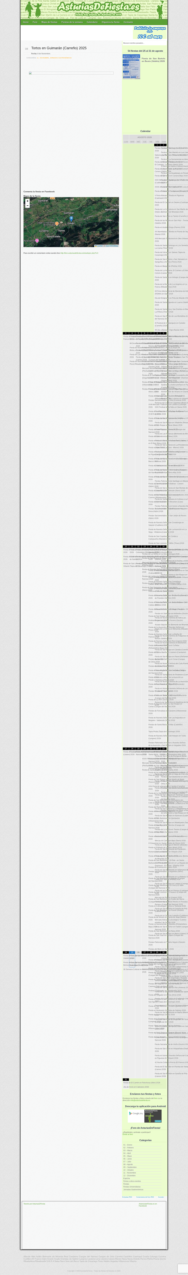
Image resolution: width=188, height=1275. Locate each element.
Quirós (163, 1259)
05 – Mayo (127, 1156)
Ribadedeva (29, 1261)
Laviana (91, 1259)
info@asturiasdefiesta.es (140, 1100)
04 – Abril (127, 1153)
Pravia (156, 1259)
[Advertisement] (77, 32)
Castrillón (128, 1256)
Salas (57, 1261)
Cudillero (28, 1259)
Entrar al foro (128, 1134)
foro (155, 1098)
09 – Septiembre (130, 1167)
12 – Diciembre (129, 1176)
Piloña (150, 1259)
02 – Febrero (128, 1148)
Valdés (107, 1261)
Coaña (146, 1256)
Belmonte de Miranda (52, 1256)
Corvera (162, 1256)
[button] (71, 219)
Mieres (118, 1259)
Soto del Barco (72, 1261)
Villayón (133, 1261)
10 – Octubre (128, 1170)
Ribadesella (40, 1261)
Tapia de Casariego (88, 1261)
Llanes (111, 1259)
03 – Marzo (127, 1150)
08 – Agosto (128, 1164)
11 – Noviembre (129, 1173)
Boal (66, 1256)
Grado (57, 1259)
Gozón (50, 1259)
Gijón (44, 1259)
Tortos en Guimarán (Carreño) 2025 (59, 48)
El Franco (36, 1259)
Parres (143, 1259)
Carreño (119, 1256)
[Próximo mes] (163, 137)
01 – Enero (127, 1145)
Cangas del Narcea (88, 1256)
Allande (27, 1256)
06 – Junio (127, 1159)
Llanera (104, 1259)
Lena (97, 1259)
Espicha (126, 1178)
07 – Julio (127, 1162)
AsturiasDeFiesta (86, 1271)
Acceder (161, 1197)
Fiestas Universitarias (132, 1187)
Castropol (137, 1256)
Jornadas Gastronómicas (133, 1190)
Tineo (100, 1261)
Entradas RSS (127, 1197)
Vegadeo (114, 1261)
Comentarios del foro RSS (145, 1197)
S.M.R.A (50, 1261)
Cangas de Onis (106, 1256)
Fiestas (126, 1184)
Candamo (73, 1256)
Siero (62, 1261)
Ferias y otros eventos (132, 1181)
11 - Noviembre (43, 58)
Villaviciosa (124, 1261)
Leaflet (100, 245)
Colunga (154, 1256)
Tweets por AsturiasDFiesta (34, 1204)
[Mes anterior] (126, 137)
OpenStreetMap (112, 245)
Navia (130, 1259)
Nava (124, 1259)
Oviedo (136, 1259)
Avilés (39, 1256)
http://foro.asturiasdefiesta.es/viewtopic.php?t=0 (79, 253)
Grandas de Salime (70, 1259)
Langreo (83, 1259)
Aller (33, 1256)
